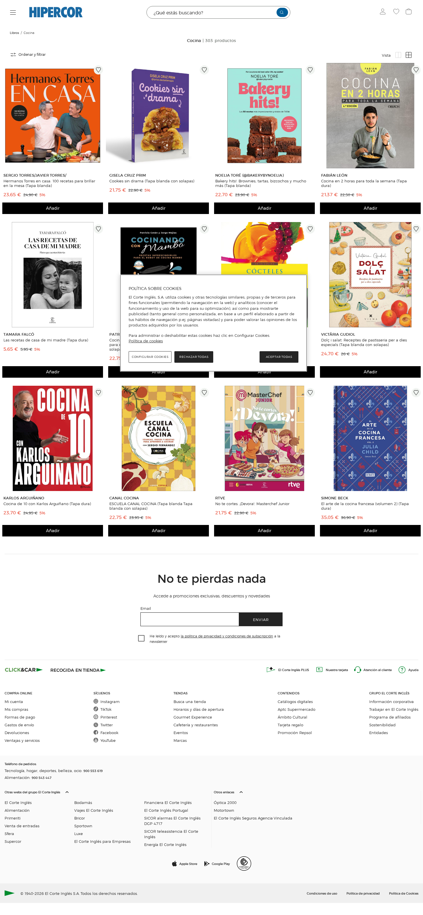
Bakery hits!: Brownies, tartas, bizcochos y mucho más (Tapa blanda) (260, 183)
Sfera (9, 833)
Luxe (78, 833)
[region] (213, 323)
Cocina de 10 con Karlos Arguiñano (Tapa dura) (47, 503)
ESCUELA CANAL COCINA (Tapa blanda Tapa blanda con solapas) (151, 506)
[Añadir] (98, 70)
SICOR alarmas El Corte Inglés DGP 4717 (172, 820)
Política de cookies (146, 341)
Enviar (261, 619)
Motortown (224, 810)
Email (145, 608)
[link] (52, 115)
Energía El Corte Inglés (165, 844)
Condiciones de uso (322, 893)
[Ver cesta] (409, 12)
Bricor (79, 818)
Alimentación (17, 810)
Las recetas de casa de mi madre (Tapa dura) (45, 340)
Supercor (13, 841)
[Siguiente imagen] (99, 115)
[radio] (398, 55)
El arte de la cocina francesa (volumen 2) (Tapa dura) (365, 506)
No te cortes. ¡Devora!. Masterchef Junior (252, 503)
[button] (107, 817)
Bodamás (83, 802)
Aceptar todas (279, 357)
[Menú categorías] (13, 12)
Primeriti (12, 818)
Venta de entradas (22, 825)
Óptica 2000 (225, 802)
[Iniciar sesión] (384, 12)
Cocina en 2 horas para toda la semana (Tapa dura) (364, 183)
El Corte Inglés (18, 802)
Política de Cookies (403, 893)
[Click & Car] (24, 669)
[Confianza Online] (244, 863)
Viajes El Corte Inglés (93, 810)
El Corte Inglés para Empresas (102, 841)
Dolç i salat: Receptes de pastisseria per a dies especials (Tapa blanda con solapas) (364, 342)
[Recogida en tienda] (78, 669)
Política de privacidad (363, 893)
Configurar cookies (150, 357)
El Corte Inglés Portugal (166, 810)
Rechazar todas (193, 357)
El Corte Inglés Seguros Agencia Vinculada (253, 818)
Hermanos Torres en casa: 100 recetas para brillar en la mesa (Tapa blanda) (49, 183)
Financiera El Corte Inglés (168, 802)
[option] (52, 115)
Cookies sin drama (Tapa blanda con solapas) (151, 181)
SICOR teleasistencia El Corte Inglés (171, 833)
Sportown (83, 825)
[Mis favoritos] (397, 12)
